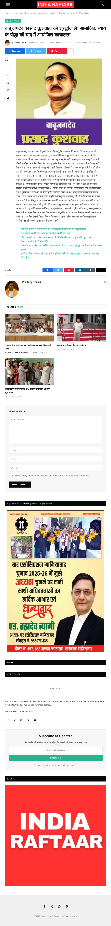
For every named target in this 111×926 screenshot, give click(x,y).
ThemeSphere (71, 916)
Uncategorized (13, 21)
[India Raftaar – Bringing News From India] (55, 4)
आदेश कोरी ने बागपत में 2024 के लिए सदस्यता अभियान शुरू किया (27, 391)
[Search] (103, 4)
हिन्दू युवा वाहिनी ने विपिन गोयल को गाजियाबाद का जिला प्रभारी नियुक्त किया (53, 229)
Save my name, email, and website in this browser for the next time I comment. (50, 475)
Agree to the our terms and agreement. (57, 765)
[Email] (8, 97)
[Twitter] (8, 75)
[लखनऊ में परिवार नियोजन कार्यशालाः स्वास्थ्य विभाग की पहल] (29, 327)
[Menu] (8, 4)
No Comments (81, 42)
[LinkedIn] (8, 83)
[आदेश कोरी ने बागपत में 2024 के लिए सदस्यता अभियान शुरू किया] (29, 371)
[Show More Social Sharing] (71, 51)
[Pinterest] (8, 90)
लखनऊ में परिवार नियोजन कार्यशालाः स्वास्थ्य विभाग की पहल (28, 347)
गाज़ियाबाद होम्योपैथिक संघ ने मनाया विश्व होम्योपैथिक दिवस (46, 233)
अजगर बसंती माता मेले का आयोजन (71, 345)
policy (63, 765)
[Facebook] (8, 68)
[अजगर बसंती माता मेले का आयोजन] (81, 327)
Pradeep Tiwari (20, 42)
